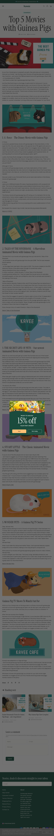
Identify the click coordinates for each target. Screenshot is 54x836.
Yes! (19, 431)
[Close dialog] (43, 402)
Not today (35, 431)
